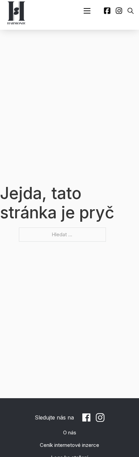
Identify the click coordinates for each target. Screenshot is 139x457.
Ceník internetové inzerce (69, 445)
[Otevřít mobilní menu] (87, 11)
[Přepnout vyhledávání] (131, 11)
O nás (69, 432)
